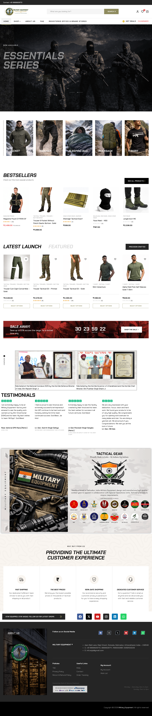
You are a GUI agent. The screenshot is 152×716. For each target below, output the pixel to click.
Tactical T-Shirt (97, 284)
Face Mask (49, 216)
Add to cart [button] (32, 207)
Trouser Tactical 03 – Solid (67, 289)
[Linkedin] (115, 617)
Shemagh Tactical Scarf (18, 219)
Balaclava (41, 216)
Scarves (23, 216)
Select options (62, 207)
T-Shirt (88, 284)
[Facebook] (80, 617)
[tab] (22, 246)
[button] (33, 617)
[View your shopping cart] (147, 11)
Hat (129, 216)
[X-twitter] (89, 617)
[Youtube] (97, 617)
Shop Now (5, 156)
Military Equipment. (126, 707)
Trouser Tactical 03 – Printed (38, 289)
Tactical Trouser (32, 284)
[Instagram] (106, 617)
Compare (32, 197)
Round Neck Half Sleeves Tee (108, 216)
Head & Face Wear (14, 216)
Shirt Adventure (92, 287)
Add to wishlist (32, 192)
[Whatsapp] (124, 617)
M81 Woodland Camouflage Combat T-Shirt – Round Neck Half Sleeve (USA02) (110, 223)
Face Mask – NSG (45, 220)
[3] (142, 11)
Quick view (32, 202)
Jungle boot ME (74, 219)
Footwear (71, 216)
